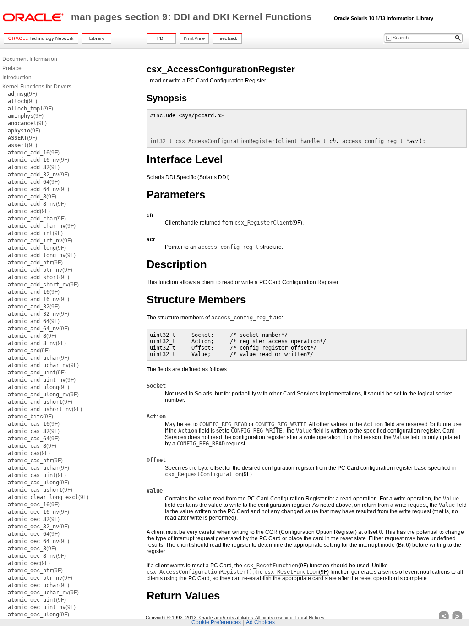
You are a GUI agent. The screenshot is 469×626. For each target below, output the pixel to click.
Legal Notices (309, 617)
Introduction (17, 77)
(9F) (22, 94)
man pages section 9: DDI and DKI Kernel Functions (193, 16)
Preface (12, 68)
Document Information (29, 59)
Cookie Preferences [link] (216, 622)
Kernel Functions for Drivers (36, 86)
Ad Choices (260, 622)
